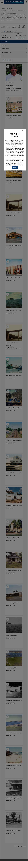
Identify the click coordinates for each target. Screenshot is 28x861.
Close (15, 167)
